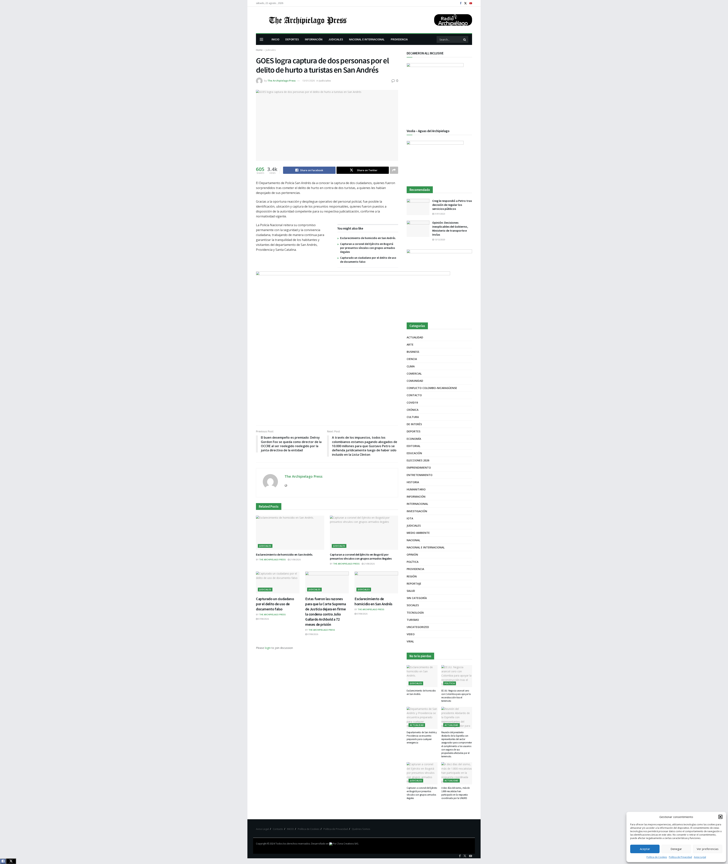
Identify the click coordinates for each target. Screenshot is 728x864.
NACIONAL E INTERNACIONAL (367, 39)
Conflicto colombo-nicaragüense (432, 388)
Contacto (414, 395)
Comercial (414, 373)
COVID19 (412, 402)
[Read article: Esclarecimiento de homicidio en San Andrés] (376, 582)
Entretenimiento (419, 475)
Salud (411, 591)
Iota (410, 518)
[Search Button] (464, 39)
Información (416, 496)
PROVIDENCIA (399, 39)
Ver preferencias (708, 849)
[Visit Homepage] (307, 20)
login (268, 648)
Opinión (412, 554)
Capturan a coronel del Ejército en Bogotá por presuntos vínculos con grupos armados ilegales (367, 248)
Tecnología (415, 612)
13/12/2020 (439, 239)
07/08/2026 (263, 618)
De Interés (414, 424)
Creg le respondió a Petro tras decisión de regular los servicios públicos (452, 205)
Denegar (676, 849)
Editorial (413, 446)
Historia (413, 482)
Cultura (413, 417)
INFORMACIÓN (313, 39)
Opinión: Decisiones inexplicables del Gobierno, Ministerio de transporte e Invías (450, 228)
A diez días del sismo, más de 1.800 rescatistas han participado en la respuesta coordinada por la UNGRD (455, 793)
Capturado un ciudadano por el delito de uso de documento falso (275, 603)
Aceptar (645, 849)
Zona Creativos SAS (347, 843)
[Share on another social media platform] (394, 170)
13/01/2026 (308, 80)
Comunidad (415, 381)
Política (412, 562)
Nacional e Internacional (426, 547)
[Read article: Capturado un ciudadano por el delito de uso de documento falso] (278, 582)
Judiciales (271, 50)
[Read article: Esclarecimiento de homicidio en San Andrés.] (290, 533)
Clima (411, 366)
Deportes (413, 431)
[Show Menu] (261, 39)
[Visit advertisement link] (439, 282)
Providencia (415, 569)
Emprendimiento (419, 467)
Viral (410, 641)
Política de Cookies (656, 857)
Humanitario (416, 489)
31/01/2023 (439, 213)
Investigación (417, 511)
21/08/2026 (295, 559)
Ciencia (412, 359)
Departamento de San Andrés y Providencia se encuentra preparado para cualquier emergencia (422, 737)
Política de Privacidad (680, 857)
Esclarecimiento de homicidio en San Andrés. (368, 238)
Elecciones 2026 (418, 460)
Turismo (413, 620)
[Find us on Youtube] (470, 3)
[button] (720, 817)
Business (413, 352)
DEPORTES (292, 39)
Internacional (417, 504)
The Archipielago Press (282, 80)
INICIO (275, 39)
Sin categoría (417, 598)
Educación (414, 453)
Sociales (413, 605)
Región (412, 576)
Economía (414, 439)
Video (411, 634)
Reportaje (414, 583)
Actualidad (415, 337)
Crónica (412, 410)
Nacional (413, 540)
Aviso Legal (700, 857)
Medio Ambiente (418, 533)
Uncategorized (418, 627)
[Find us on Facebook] (460, 3)
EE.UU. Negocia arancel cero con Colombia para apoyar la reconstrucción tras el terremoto (456, 696)
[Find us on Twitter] (465, 3)
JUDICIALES (336, 39)
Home (259, 50)
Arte (410, 344)
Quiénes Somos (361, 829)
